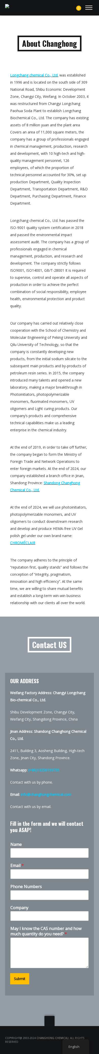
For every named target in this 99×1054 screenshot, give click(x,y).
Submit (19, 978)
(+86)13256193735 (43, 770)
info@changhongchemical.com (46, 794)
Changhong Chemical (52, 1038)
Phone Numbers (26, 886)
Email (17, 865)
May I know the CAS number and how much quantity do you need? (45, 931)
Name (16, 844)
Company (19, 907)
